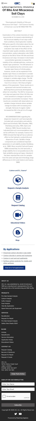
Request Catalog (6, 350)
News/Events (5, 335)
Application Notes (7, 339)
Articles (3, 332)
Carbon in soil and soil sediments (15, 258)
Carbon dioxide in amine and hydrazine (17, 255)
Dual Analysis (5, 303)
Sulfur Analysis (6, 301)
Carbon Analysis (6, 298)
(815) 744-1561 (9, 370)
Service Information (7, 337)
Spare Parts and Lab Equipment (11, 308)
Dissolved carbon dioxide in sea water (17, 253)
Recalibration (5, 316)
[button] (32, 3)
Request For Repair (7, 318)
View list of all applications (14, 268)
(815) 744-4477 (12, 368)
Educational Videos (7, 342)
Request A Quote (6, 357)
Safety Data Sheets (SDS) (9, 323)
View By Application (7, 306)
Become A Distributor (8, 352)
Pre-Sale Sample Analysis (9, 296)
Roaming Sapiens (22, 418)
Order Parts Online (18, 374)
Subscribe (18, 405)
